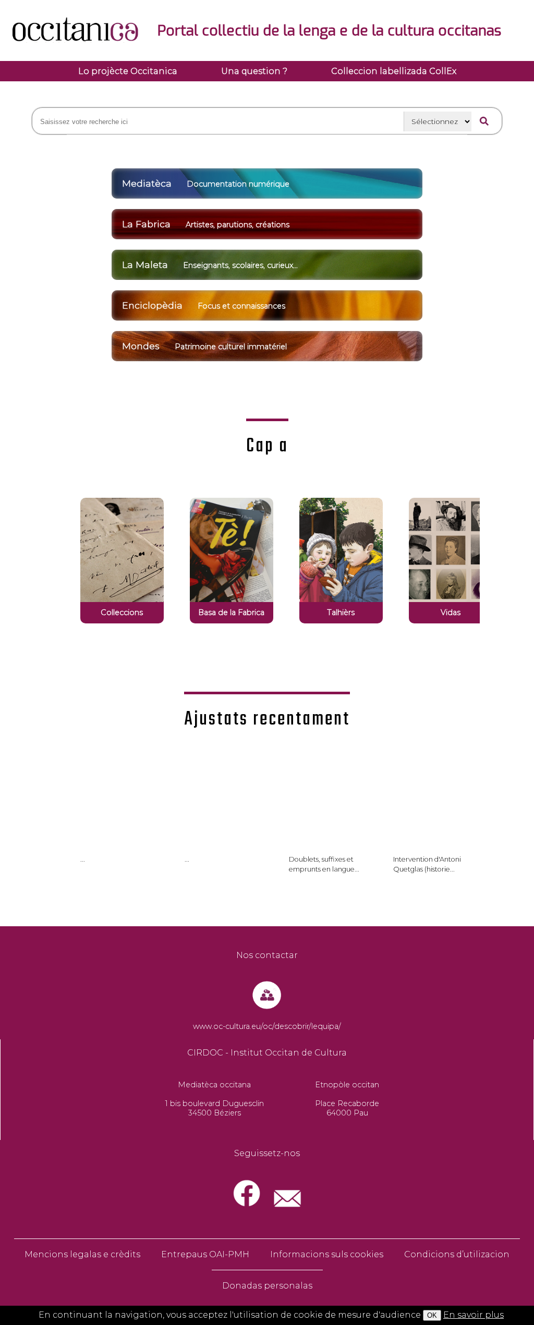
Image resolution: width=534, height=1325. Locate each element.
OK (432, 1315)
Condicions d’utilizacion (456, 1254)
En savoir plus (473, 1315)
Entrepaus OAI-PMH (205, 1254)
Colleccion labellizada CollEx (393, 71)
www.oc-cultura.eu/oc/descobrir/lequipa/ (267, 1026)
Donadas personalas (267, 1286)
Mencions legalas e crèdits (82, 1254)
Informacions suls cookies (326, 1254)
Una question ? (254, 71)
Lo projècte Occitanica (127, 71)
